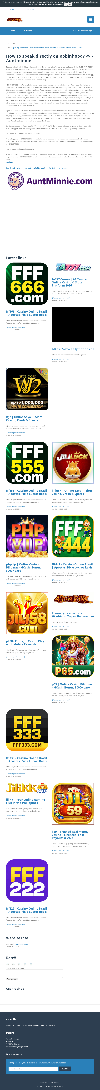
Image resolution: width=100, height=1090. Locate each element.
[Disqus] (50, 221)
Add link (28, 30)
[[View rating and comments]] (15, 327)
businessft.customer (21, 944)
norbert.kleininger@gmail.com (17, 1046)
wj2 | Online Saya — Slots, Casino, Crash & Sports (24, 418)
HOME (13, 30)
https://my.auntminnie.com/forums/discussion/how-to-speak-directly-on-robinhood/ (45, 48)
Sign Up (11, 9)
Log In (20, 9)
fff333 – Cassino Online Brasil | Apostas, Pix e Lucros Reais (26, 759)
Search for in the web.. (36, 168)
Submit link (30, 9)
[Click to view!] (50, 181)
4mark (57, 1082)
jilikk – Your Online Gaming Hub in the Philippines (25, 801)
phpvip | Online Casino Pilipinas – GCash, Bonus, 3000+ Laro (23, 567)
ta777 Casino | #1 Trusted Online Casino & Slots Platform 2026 (70, 282)
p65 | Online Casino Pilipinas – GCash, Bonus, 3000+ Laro (72, 685)
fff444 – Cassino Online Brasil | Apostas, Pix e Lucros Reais (72, 565)
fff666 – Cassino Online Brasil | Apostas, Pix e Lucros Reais (26, 313)
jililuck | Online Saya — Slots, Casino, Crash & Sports (72, 492)
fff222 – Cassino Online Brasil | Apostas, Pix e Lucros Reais (26, 910)
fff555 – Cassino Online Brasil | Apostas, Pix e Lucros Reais (26, 492)
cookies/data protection (51, 4)
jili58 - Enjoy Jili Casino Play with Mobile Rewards (25, 642)
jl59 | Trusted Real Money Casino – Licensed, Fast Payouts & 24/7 (70, 835)
